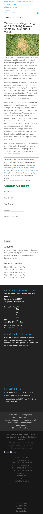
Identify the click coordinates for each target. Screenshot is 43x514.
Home (6, 1)
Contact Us (21, 476)
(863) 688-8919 (18, 302)
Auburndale (30, 168)
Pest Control (13, 415)
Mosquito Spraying (20, 425)
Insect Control (13, 423)
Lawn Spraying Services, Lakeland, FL (23, 1)
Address (7, 210)
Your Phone (9, 204)
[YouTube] (9, 325)
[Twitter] (13, 325)
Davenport (31, 170)
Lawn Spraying (26, 415)
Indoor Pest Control (12, 420)
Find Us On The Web (11, 307)
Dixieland (20, 175)
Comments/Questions (12, 216)
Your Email (8, 198)
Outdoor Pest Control (20, 417)
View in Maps (22, 503)
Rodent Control (27, 423)
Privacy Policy (21, 511)
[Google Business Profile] (17, 318)
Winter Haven (22, 170)
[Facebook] (6, 324)
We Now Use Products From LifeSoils (19, 392)
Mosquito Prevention (20, 428)
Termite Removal (29, 420)
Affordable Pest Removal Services (18, 396)
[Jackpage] (21, 325)
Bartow (6, 170)
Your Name (8, 192)
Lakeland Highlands (11, 168)
